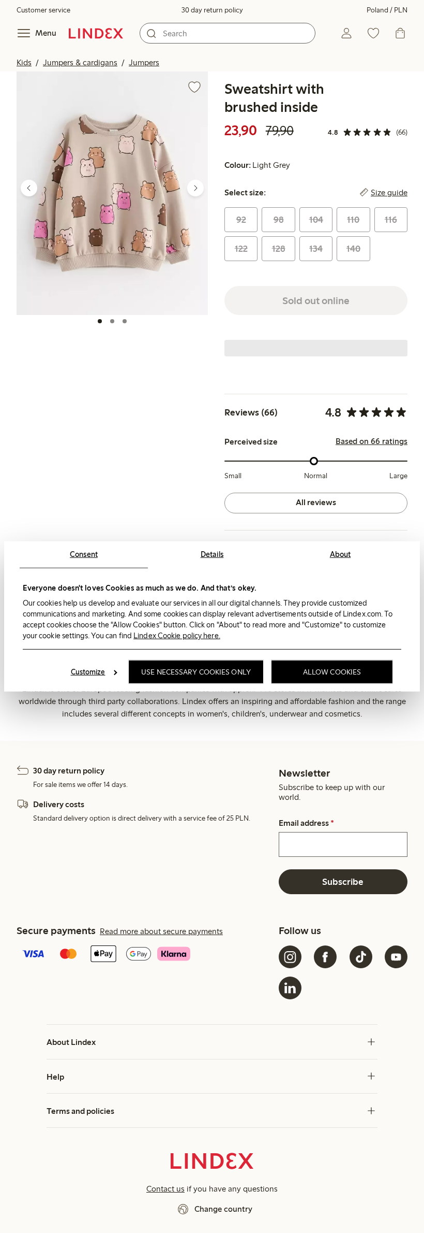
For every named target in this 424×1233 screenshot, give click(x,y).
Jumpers (144, 62)
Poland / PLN (387, 10)
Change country (223, 1209)
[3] (124, 321)
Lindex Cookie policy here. (176, 635)
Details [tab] (212, 554)
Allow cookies (332, 672)
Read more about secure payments (161, 931)
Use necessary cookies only (196, 672)
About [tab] (340, 554)
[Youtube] (396, 956)
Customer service (43, 10)
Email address (306, 823)
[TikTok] (361, 956)
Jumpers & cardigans (80, 62)
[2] (112, 321)
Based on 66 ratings (371, 441)
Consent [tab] (84, 554)
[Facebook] (325, 956)
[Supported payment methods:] (146, 954)
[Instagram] (290, 956)
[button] (112, 192)
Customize (88, 672)
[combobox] (227, 33)
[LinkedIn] (290, 988)
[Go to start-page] (96, 33)
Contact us (165, 1189)
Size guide (389, 192)
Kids (24, 62)
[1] (100, 321)
